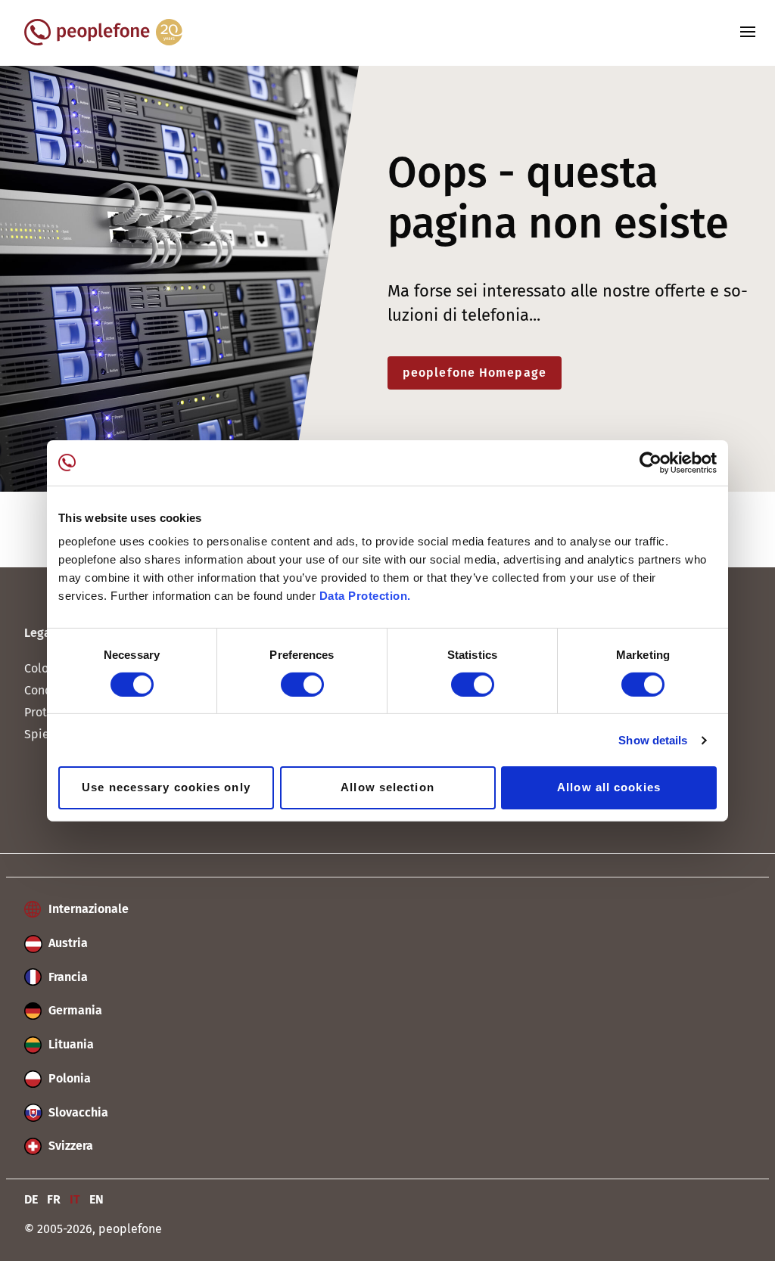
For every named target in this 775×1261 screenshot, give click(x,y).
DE (31, 1199)
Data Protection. (365, 595)
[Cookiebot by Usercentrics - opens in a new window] (650, 462)
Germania (73, 1010)
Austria (66, 943)
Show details (652, 740)
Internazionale (87, 909)
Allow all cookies (609, 787)
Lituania (69, 1044)
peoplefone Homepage (474, 372)
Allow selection (387, 787)
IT (75, 1199)
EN (96, 1199)
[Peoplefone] (103, 41)
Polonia (68, 1078)
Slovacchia (76, 1112)
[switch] (302, 684)
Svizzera (69, 1145)
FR (54, 1199)
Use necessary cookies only (166, 787)
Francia (66, 977)
